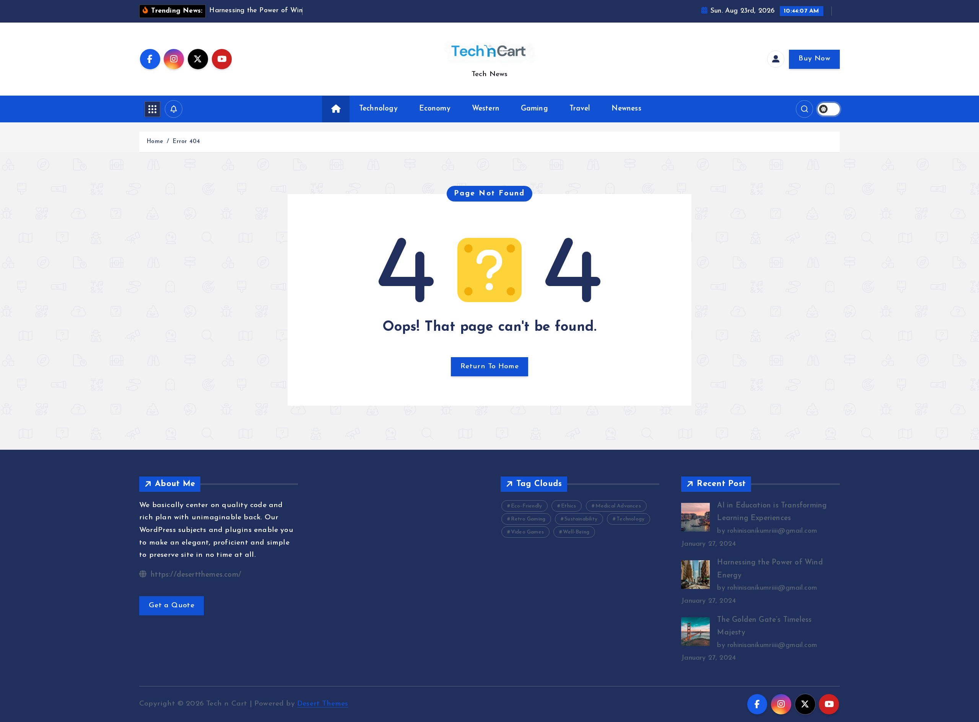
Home (154, 142)
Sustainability (580, 519)
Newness (626, 108)
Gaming (534, 108)
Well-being (576, 532)
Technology (378, 108)
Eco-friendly (526, 506)
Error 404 (186, 142)
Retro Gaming (528, 519)
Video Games (527, 532)
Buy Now (814, 58)
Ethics (568, 506)
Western (485, 108)
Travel (579, 108)
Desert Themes (322, 703)
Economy (434, 108)
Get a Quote (171, 605)
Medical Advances (618, 506)
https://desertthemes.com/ (194, 575)
